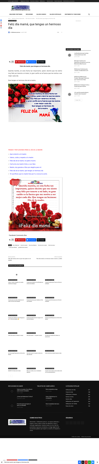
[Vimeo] (88, 1)
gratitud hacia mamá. (23, 247)
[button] (89, 14)
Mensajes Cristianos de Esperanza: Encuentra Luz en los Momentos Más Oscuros (82, 62)
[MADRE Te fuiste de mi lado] (16, 363)
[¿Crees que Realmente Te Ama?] (12, 398)
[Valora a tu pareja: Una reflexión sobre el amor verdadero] (12, 391)
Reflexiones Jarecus (15, 32)
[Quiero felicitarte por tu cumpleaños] (40, 398)
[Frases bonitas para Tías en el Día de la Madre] (53, 275)
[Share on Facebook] (79, 462)
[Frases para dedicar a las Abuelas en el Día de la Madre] (35, 275)
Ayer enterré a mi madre (18, 154)
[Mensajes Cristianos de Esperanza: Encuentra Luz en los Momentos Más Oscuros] (69, 62)
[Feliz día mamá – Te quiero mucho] (35, 328)
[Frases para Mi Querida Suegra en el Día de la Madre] (35, 310)
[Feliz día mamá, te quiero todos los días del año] (35, 345)
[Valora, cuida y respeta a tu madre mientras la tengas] (16, 275)
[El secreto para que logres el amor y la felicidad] (12, 405)
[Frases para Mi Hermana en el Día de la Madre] (53, 292)
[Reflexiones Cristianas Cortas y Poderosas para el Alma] (69, 86)
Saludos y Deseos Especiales (18, 18)
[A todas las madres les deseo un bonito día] (53, 328)
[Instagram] (83, 1)
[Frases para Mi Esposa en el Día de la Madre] (53, 310)
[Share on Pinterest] (86, 462)
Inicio (9, 18)
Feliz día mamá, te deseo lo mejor (15, 335)
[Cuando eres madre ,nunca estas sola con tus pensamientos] (53, 363)
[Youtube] (90, 1)
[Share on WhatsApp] (89, 462)
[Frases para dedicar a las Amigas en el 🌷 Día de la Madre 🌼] (16, 310)
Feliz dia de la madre (30, 18)
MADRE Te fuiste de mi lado (14, 370)
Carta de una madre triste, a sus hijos (23, 164)
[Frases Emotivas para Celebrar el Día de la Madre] (35, 292)
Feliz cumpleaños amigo (52, 389)
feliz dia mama (51, 245)
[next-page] (12, 376)
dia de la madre (24, 245)
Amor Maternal (16, 245)
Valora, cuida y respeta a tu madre (21, 157)
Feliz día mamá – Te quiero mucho (34, 335)
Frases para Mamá (13, 247)
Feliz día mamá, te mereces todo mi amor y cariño (49, 258)
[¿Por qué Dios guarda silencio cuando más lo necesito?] (69, 94)
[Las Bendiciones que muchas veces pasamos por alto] (69, 55)
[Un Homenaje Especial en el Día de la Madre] (16, 345)
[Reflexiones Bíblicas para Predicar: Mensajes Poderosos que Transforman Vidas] (69, 78)
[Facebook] (81, 1)
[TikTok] (78, 422)
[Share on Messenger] (92, 462)
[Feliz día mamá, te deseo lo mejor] (16, 328)
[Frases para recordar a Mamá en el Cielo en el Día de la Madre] (16, 292)
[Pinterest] (74, 422)
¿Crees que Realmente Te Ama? (25, 396)
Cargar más (77, 100)
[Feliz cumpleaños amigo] (40, 391)
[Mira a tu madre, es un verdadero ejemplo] (35, 363)
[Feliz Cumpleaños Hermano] (40, 405)
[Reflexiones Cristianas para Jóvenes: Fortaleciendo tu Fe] (69, 71)
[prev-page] (9, 376)
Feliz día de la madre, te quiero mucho (23, 161)
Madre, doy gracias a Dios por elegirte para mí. (26, 167)
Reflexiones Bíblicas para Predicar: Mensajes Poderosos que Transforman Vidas (81, 78)
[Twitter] (86, 1)
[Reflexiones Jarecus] (9, 32)
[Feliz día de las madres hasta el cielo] (53, 345)
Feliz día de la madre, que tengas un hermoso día (26, 171)
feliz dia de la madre (42, 245)
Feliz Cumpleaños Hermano (52, 403)
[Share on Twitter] (82, 462)
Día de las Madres (33, 245)
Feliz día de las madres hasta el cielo (53, 353)
